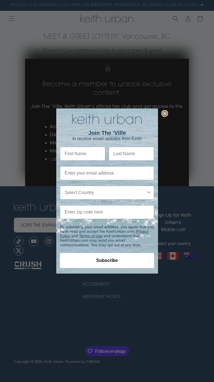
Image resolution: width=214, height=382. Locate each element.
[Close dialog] (164, 113)
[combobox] (105, 192)
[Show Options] (149, 192)
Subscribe (107, 260)
